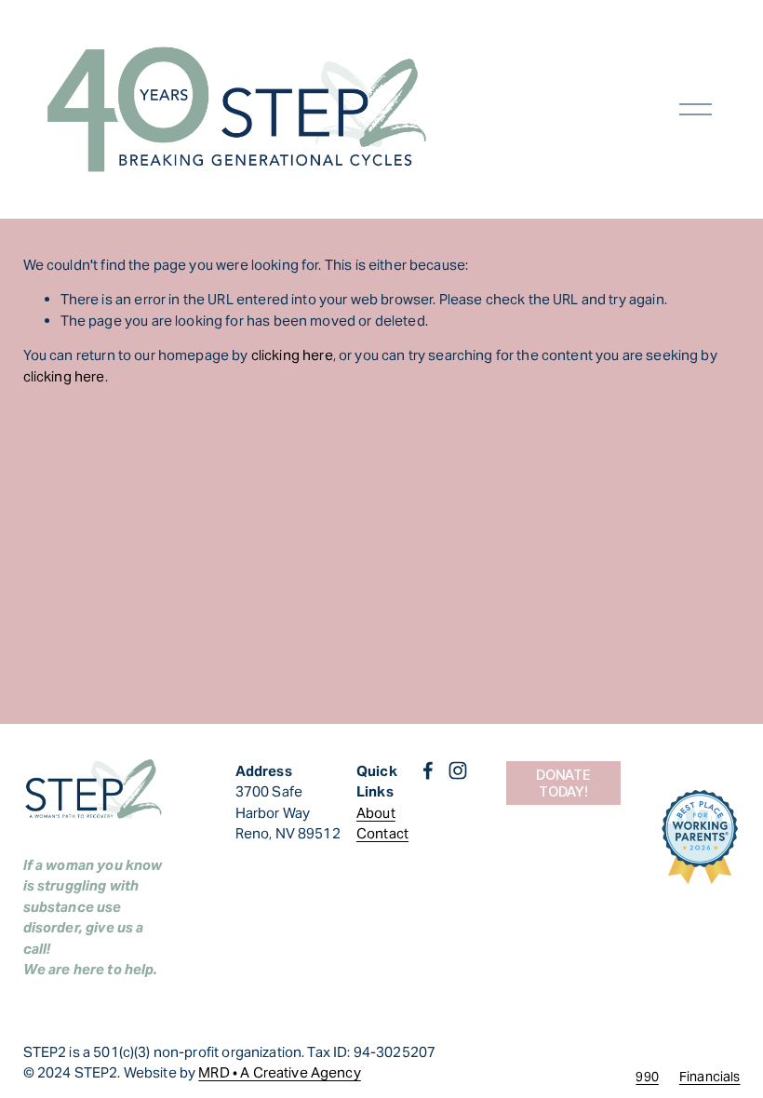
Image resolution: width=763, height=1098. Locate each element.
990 (647, 1076)
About (375, 813)
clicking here (292, 355)
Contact (382, 833)
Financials (710, 1076)
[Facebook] (428, 770)
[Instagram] (457, 770)
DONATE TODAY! (563, 783)
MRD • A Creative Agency (279, 1072)
